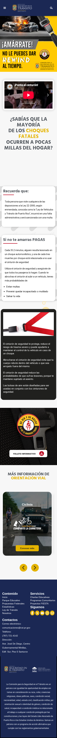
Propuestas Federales (13, 603)
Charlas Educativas (40, 597)
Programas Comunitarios (42, 600)
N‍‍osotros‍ (6, 613)
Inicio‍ (4, 597)
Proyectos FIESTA (39, 603)
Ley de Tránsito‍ (10, 610)
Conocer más (27, 548)
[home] (28, 7)
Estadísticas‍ (8, 606)
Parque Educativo (11, 600)
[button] (5, 8)
